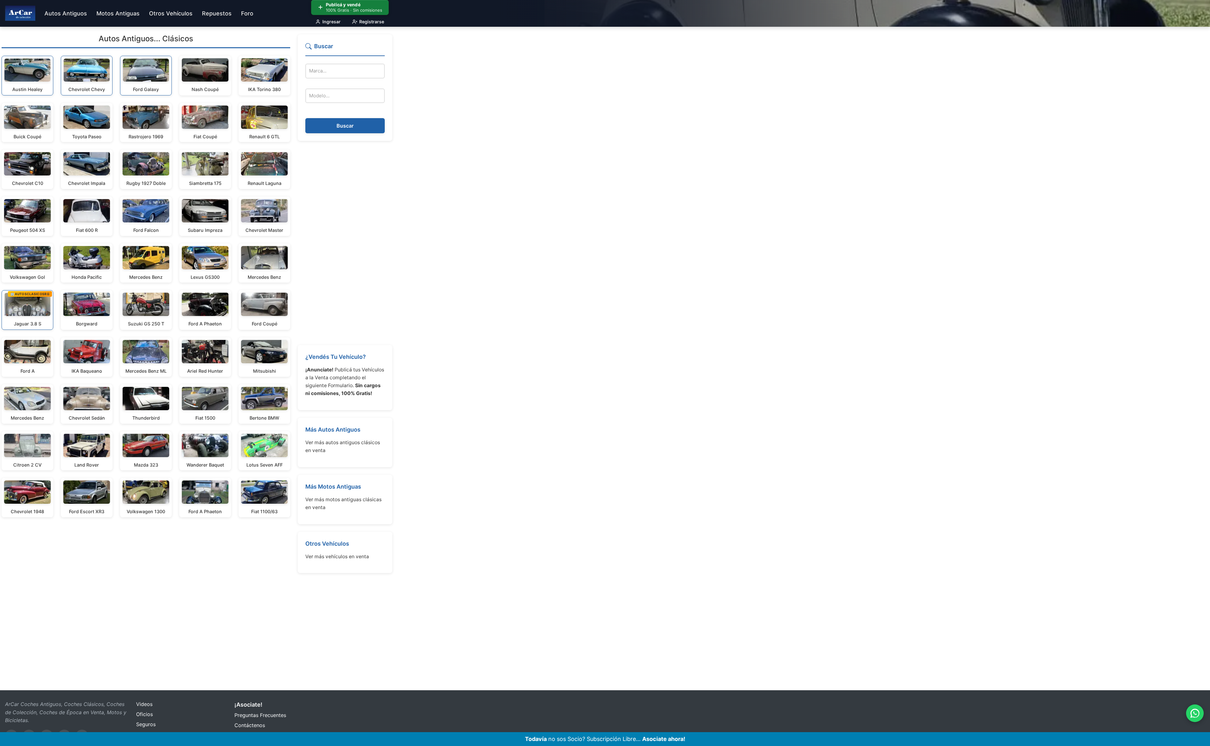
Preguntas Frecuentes (260, 715)
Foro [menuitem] (247, 13)
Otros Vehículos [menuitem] (171, 13)
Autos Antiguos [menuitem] (65, 13)
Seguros (146, 724)
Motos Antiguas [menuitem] (118, 13)
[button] (345, 49)
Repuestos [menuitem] (217, 13)
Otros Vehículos (327, 543)
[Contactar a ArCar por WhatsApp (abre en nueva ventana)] (1195, 713)
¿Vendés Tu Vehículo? (335, 356)
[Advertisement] (345, 242)
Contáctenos (249, 725)
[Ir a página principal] (20, 13)
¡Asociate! (248, 704)
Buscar (345, 126)
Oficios (144, 714)
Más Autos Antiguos (332, 429)
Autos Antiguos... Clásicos (146, 38)
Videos (144, 704)
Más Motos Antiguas (333, 486)
